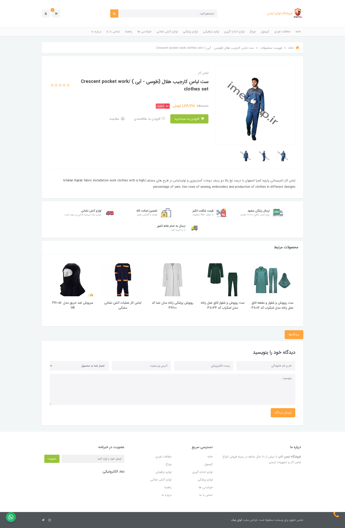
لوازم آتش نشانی (167, 31)
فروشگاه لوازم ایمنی (279, 13)
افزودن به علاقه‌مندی (147, 118)
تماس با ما (113, 31)
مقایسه (115, 118)
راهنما (128, 31)
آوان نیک (236, 520)
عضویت (52, 458)
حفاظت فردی (282, 31)
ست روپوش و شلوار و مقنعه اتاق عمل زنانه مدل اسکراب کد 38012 (272, 305)
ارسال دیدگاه (283, 412)
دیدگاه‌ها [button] (294, 334)
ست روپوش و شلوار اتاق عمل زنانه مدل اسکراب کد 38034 (222, 305)
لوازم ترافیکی (211, 31)
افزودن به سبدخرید (187, 118)
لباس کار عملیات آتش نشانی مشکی (122, 305)
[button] (56, 13)
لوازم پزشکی (190, 31)
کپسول (265, 31)
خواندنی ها (144, 31)
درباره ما (96, 31)
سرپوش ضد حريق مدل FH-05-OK (72, 305)
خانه (298, 31)
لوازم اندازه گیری (234, 31)
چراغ (253, 31)
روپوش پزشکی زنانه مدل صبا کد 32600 (172, 305)
